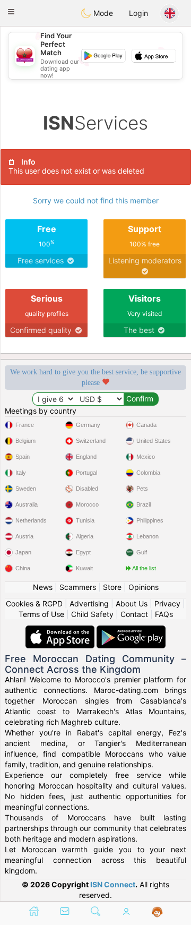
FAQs (164, 614)
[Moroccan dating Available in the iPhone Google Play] (131, 630)
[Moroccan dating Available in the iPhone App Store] (61, 630)
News (43, 587)
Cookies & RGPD (34, 603)
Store (112, 587)
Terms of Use (41, 614)
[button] (11, 11)
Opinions (143, 587)
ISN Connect (112, 884)
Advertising (89, 603)
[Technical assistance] (157, 912)
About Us (131, 603)
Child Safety (92, 614)
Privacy (167, 603)
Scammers (77, 587)
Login (138, 13)
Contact (134, 614)
